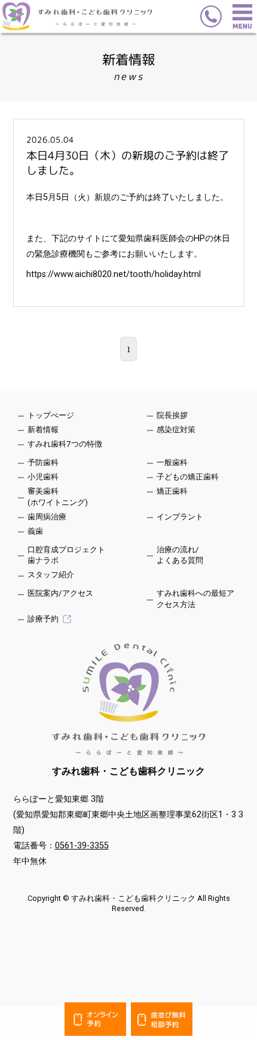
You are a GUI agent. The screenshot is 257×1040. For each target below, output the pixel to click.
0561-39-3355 (82, 846)
